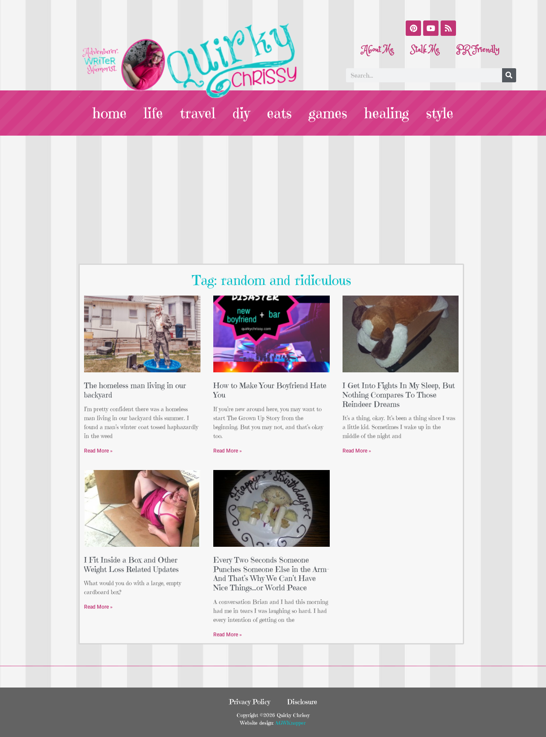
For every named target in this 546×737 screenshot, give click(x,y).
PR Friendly (478, 50)
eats (279, 113)
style (439, 113)
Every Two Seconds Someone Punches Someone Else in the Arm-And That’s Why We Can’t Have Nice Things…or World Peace (271, 573)
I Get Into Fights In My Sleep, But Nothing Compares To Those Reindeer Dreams (399, 394)
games (328, 113)
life (153, 113)
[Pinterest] (413, 28)
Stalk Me (425, 50)
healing (386, 113)
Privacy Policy (249, 701)
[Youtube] (431, 28)
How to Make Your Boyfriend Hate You (269, 390)
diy (241, 113)
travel (197, 113)
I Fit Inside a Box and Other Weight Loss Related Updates (131, 564)
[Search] (509, 75)
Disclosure (302, 701)
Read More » (98, 451)
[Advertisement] (273, 199)
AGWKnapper (289, 723)
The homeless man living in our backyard (135, 390)
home (110, 113)
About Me (378, 50)
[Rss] (448, 28)
